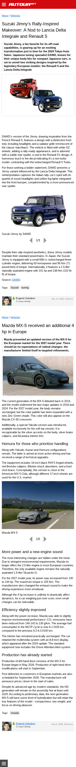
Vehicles (15, 15)
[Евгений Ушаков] (6, 301)
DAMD (16, 279)
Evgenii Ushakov (25, 723)
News (5, 15)
